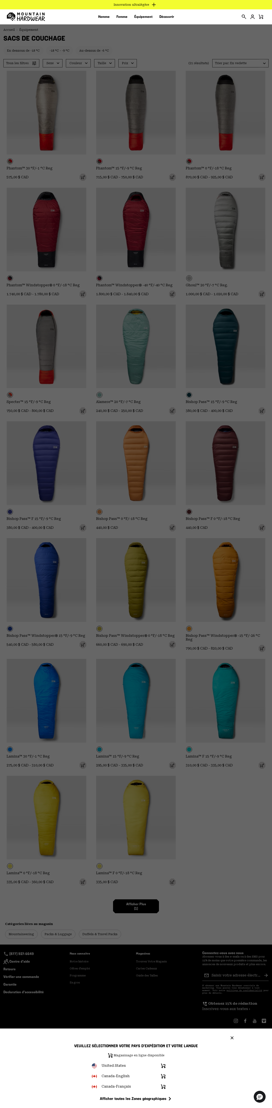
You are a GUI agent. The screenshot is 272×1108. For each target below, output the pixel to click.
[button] (260, 1097)
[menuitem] (104, 16)
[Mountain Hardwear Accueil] (26, 17)
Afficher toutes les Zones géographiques (133, 1098)
